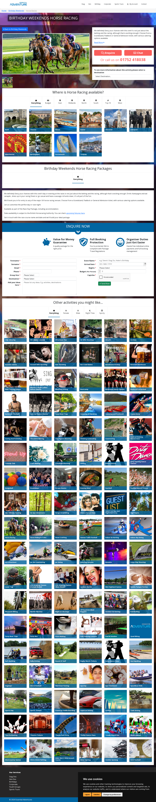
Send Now (105, 283)
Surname (15, 264)
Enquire (109, 53)
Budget (88, 271)
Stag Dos (12, 776)
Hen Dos (12, 779)
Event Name (90, 261)
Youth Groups (14, 787)
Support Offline (104, 19)
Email (17, 268)
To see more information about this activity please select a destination (119, 71)
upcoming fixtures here (75, 213)
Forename (15, 261)
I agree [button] (87, 794)
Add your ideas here (14, 283)
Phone (17, 271)
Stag (83, 4)
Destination (14, 279)
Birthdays (13, 782)
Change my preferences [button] (112, 794)
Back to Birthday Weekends (15, 29)
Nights (92, 268)
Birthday (97, 4)
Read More (98, 42)
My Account (133, 4)
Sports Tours (119, 4)
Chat (139, 53)
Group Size (15, 275)
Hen (89, 4)
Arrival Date (90, 264)
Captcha (91, 275)
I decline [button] (96, 794)
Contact (144, 4)
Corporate (107, 4)
